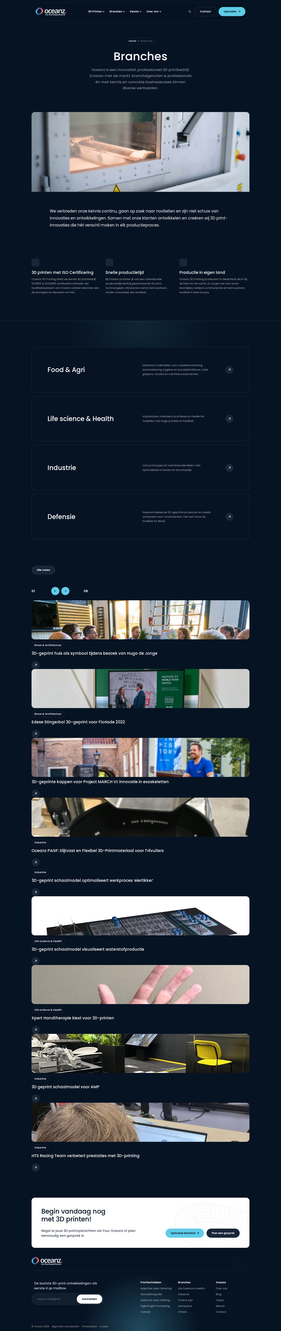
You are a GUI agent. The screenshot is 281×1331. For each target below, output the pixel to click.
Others (182, 1312)
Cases (220, 1300)
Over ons (153, 11)
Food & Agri (185, 1300)
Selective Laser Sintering (156, 1288)
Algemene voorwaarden (65, 1326)
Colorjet (145, 1312)
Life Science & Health (191, 1288)
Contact (221, 1312)
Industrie (183, 1294)
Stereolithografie (151, 1294)
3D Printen (95, 11)
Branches (116, 11)
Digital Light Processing (155, 1306)
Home (132, 41)
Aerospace (185, 1306)
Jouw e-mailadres (49, 1299)
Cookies (103, 1326)
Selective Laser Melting (155, 1300)
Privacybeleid (89, 1326)
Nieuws (220, 1306)
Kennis (134, 11)
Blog (218, 1294)
